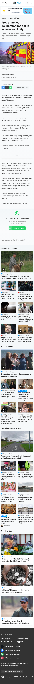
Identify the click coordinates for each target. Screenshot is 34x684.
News (4, 18)
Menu (7, 3)
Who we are (4, 663)
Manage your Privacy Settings (12, 671)
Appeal (20, 642)
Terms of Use (14, 663)
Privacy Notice (24, 663)
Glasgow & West (14, 18)
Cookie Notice (14, 665)
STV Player (5, 639)
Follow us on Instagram (12, 658)
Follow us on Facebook (12, 650)
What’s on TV (6, 642)
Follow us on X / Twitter (12, 646)
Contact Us (4, 665)
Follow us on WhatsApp (12, 654)
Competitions (22, 639)
